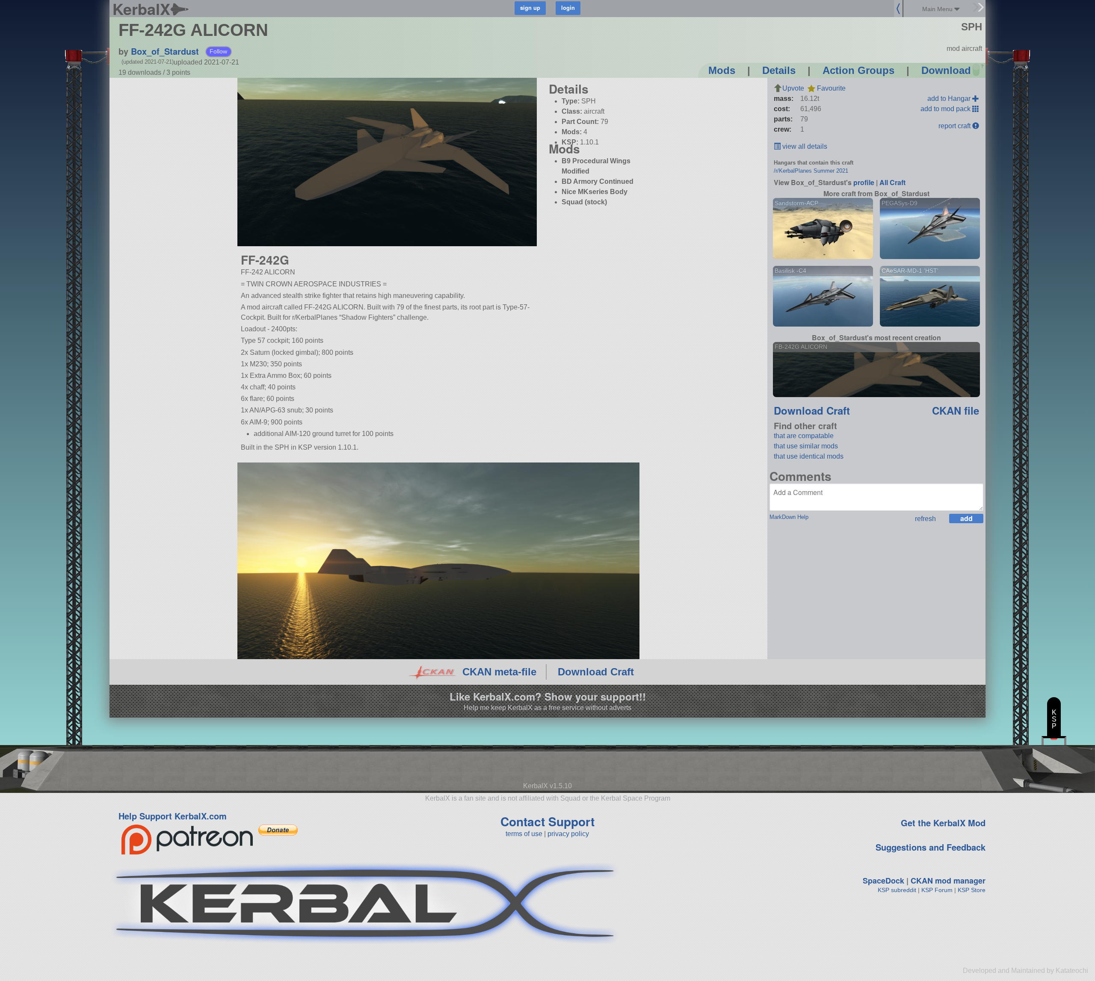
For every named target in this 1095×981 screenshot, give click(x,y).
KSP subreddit (897, 890)
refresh (925, 518)
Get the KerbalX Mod (943, 822)
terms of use (524, 833)
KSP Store (972, 890)
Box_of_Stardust (165, 51)
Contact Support (547, 821)
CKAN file (955, 410)
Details (779, 70)
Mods (721, 70)
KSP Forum (937, 890)
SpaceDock (883, 880)
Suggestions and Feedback (931, 847)
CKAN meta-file (499, 672)
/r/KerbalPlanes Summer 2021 (811, 171)
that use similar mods (806, 446)
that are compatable (804, 435)
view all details (804, 146)
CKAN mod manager (948, 880)
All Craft (892, 182)
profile (863, 182)
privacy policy (568, 833)
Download (946, 70)
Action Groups (858, 70)
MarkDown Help (788, 517)
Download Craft (812, 410)
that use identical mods (808, 456)
